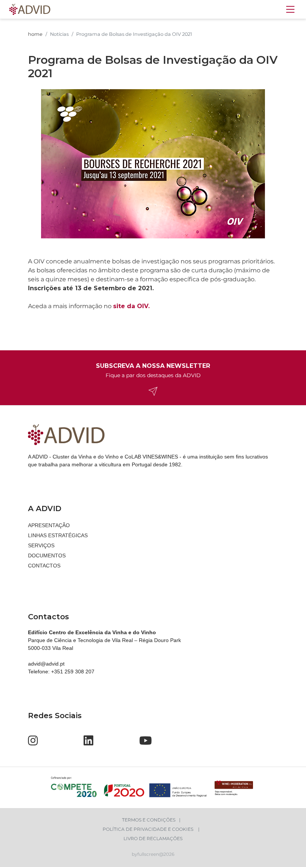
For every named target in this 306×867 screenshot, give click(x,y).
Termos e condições (148, 820)
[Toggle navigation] (290, 9)
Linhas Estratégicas (58, 535)
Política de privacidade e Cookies (148, 829)
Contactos (44, 566)
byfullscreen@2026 (153, 854)
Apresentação (49, 525)
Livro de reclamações (153, 838)
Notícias (59, 34)
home (35, 34)
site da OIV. (131, 306)
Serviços (41, 545)
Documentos (47, 555)
